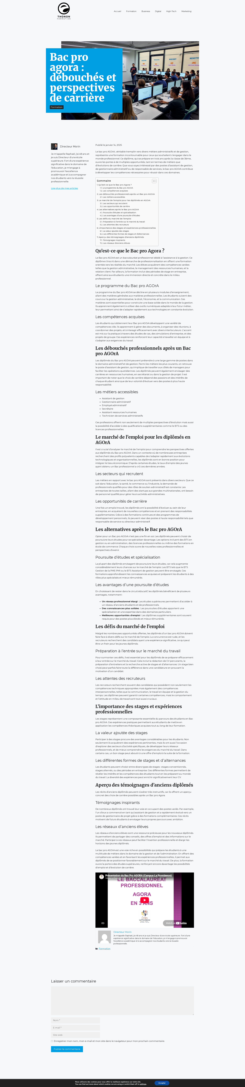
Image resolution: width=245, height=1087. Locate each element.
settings (143, 1084)
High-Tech (171, 11)
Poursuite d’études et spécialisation (119, 213)
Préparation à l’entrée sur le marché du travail (124, 222)
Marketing (186, 11)
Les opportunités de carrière (116, 206)
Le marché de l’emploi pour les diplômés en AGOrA (124, 200)
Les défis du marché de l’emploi (115, 218)
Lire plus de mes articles (64, 188)
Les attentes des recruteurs (116, 225)
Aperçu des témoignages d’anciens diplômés (121, 237)
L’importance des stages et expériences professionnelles (127, 228)
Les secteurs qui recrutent (115, 203)
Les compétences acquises (115, 191)
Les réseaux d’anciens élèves (116, 243)
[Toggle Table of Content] (153, 181)
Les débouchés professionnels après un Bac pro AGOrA (127, 194)
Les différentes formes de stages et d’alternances (126, 234)
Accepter (162, 1083)
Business (146, 11)
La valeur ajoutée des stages (116, 231)
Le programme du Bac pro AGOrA (118, 188)
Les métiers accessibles (114, 197)
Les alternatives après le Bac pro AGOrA (119, 209)
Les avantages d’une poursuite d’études (121, 215)
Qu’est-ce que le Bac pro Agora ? (115, 185)
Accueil (117, 11)
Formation (131, 11)
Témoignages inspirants (114, 240)
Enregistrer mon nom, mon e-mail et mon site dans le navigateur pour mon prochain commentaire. (109, 1041)
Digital (158, 11)
